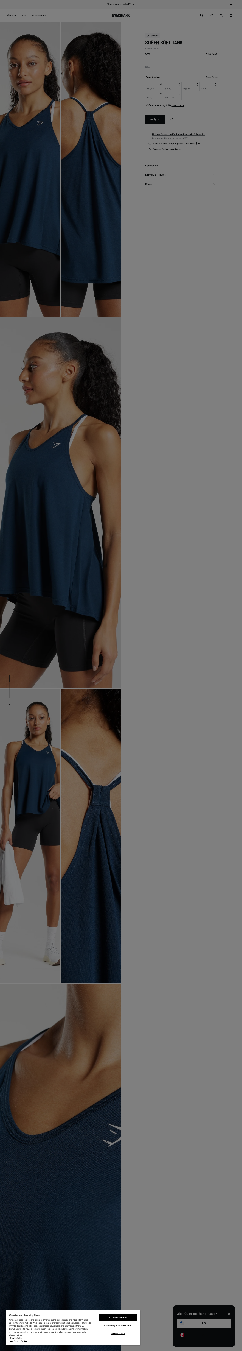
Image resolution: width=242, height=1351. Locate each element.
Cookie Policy (16, 1338)
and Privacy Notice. (18, 1341)
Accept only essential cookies (118, 1325)
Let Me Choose (118, 1333)
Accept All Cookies (118, 1317)
